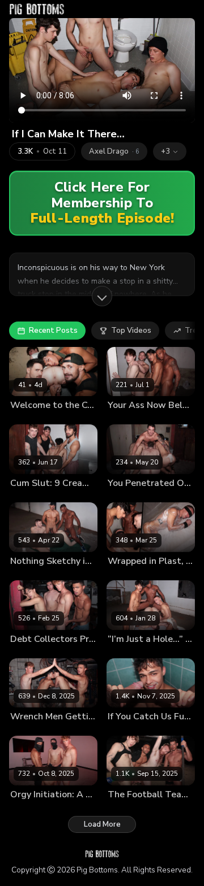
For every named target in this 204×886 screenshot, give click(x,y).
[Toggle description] (102, 296)
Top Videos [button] (131, 330)
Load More (102, 824)
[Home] (37, 9)
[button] (169, 151)
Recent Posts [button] (53, 330)
